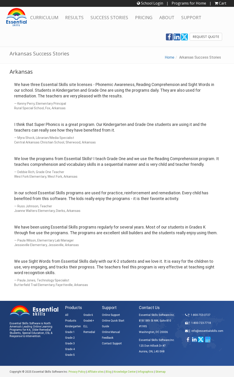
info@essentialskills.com (207, 331)
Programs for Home (189, 3)
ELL (85, 326)
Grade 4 (70, 349)
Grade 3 (70, 343)
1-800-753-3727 (200, 315)
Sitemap (160, 371)
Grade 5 (70, 354)
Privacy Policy (77, 371)
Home (169, 57)
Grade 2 (70, 337)
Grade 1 (70, 332)
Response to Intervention (25, 336)
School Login (151, 3)
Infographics (145, 371)
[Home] (16, 17)
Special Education (33, 333)
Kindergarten (73, 326)
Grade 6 (88, 315)
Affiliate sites (96, 371)
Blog (109, 371)
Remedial (89, 332)
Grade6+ (88, 320)
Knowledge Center (125, 371)
